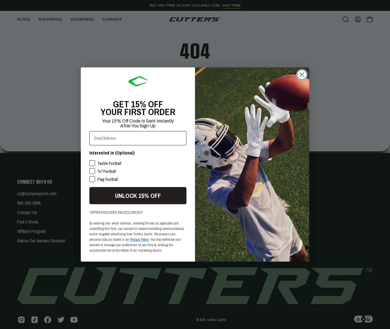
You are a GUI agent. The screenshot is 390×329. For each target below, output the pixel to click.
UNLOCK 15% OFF (138, 195)
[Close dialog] (302, 75)
